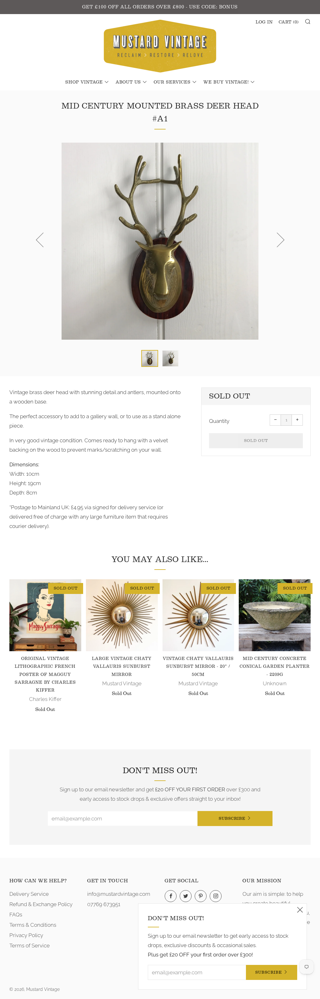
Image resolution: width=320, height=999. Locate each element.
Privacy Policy (26, 935)
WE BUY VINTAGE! (226, 82)
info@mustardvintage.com (118, 894)
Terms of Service (29, 945)
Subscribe (232, 818)
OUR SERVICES (172, 82)
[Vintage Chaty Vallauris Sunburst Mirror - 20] (198, 615)
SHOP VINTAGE (84, 82)
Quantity (219, 421)
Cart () (289, 22)
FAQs (15, 914)
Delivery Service (29, 894)
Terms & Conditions (32, 925)
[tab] (149, 358)
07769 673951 (103, 904)
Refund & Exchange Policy (40, 904)
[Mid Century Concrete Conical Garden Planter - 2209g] (275, 615)
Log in (264, 22)
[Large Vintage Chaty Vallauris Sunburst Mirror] (122, 615)
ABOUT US (128, 82)
